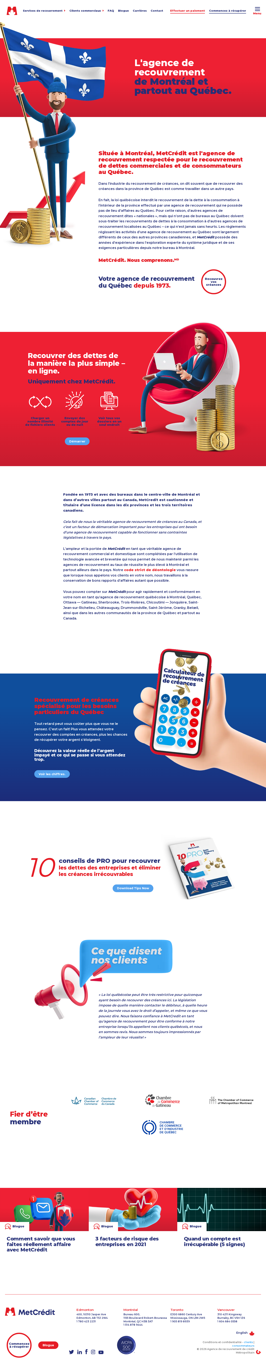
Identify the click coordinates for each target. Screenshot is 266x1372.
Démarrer (77, 441)
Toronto (176, 1310)
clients (248, 1342)
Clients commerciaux (85, 10)
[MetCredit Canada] (33, 1312)
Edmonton (85, 1310)
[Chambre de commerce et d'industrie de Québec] (162, 1127)
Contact (157, 10)
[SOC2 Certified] (126, 1345)
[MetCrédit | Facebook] (86, 1352)
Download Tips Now (133, 888)
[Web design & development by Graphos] (258, 1352)
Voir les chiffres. (52, 774)
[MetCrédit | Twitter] (71, 1352)
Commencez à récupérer (227, 10)
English (242, 1333)
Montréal (130, 1310)
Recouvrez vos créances (214, 282)
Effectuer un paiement (187, 10)
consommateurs (243, 1345)
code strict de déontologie (150, 570)
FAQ (111, 10)
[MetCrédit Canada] (12, 11)
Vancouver (226, 1310)
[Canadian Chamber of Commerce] (93, 1100)
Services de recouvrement (43, 10)
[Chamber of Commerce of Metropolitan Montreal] (231, 1101)
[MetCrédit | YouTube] (101, 1353)
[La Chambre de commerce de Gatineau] (162, 1100)
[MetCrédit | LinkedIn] (80, 1352)
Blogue (123, 10)
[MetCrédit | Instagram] (93, 1352)
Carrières (140, 10)
